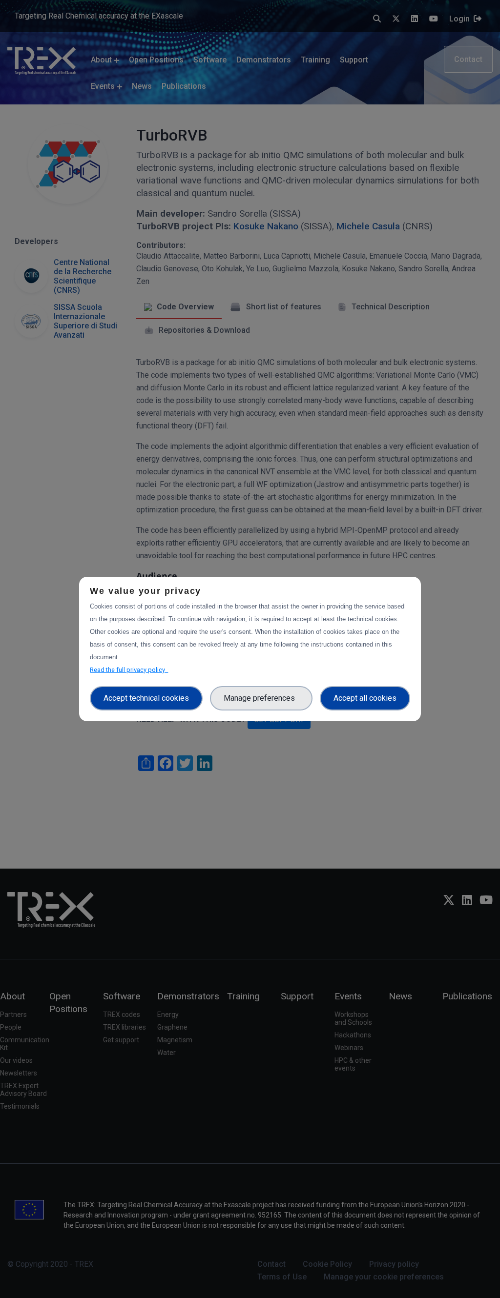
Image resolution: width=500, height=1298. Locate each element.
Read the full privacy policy (129, 669)
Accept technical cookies (146, 698)
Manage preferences (261, 698)
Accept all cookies (364, 698)
